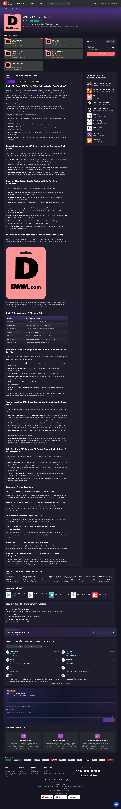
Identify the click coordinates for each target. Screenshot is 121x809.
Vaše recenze (9, 709)
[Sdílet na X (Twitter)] (97, 632)
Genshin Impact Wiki (9, 770)
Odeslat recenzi (110, 720)
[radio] (11, 653)
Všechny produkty (23, 774)
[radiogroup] (13, 653)
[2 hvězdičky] (10, 706)
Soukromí (46, 771)
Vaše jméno (9, 697)
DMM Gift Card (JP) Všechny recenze (60, 683)
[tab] (11, 81)
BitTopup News (8, 776)
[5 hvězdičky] (18, 706)
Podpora (21, 771)
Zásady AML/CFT (34, 773)
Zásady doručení (34, 771)
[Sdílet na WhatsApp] (101, 632)
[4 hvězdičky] (15, 706)
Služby (45, 770)
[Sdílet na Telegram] (105, 632)
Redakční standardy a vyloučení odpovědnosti (54, 773)
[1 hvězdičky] (7, 706)
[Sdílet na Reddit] (113, 632)
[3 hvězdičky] (13, 706)
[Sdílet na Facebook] (93, 632)
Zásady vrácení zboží (35, 770)
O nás (20, 770)
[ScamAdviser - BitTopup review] (47, 797)
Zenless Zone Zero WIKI (10, 773)
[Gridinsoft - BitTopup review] (60, 797)
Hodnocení (9, 704)
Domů (5, 8)
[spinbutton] (110, 41)
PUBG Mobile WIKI (9, 774)
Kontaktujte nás (22, 773)
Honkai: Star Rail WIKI (10, 771)
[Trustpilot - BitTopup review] (74, 797)
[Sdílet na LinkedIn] (109, 632)
